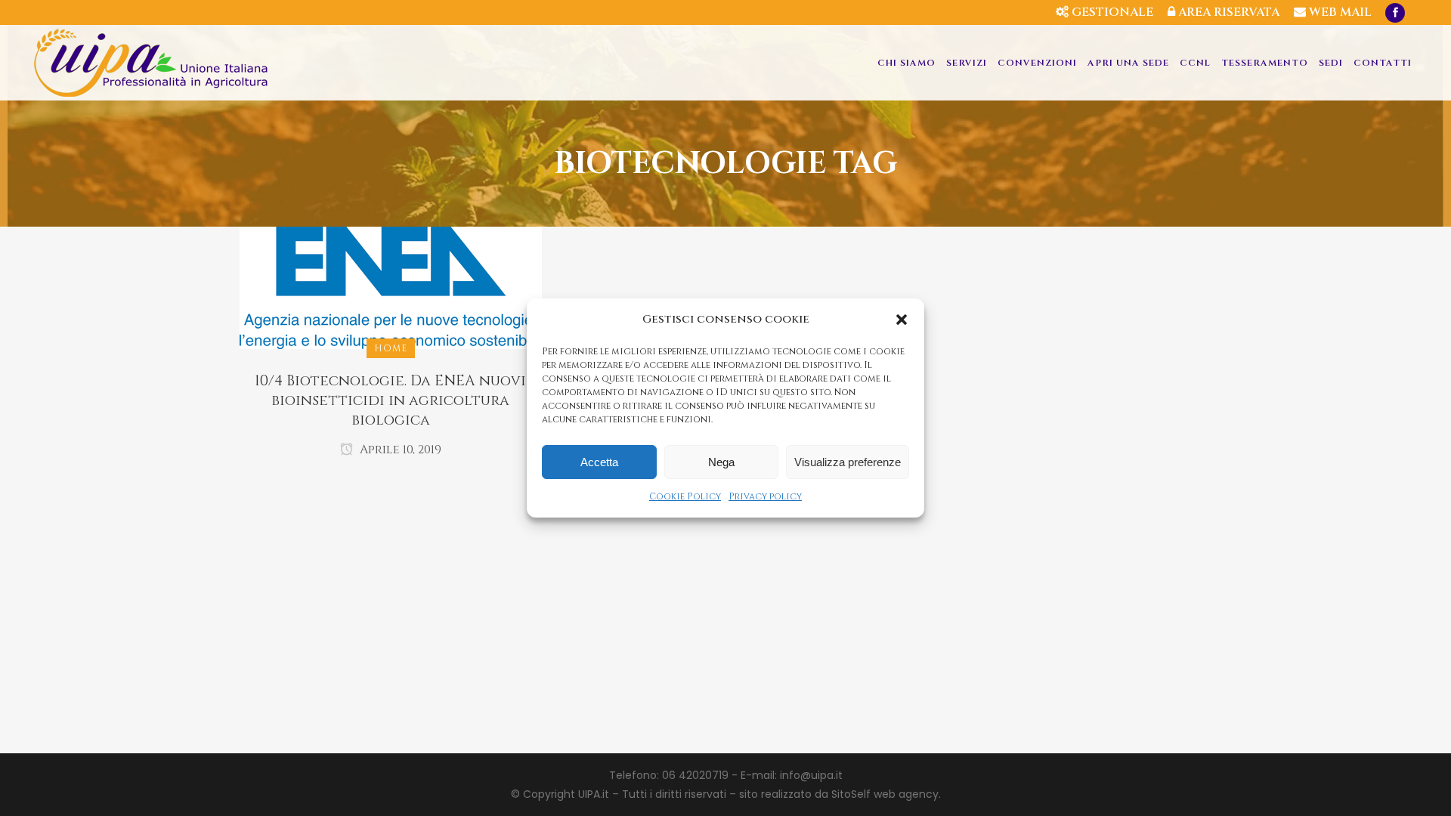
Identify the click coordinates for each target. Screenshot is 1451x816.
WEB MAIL (1339, 12)
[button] (901, 319)
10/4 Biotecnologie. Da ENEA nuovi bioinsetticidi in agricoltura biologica (390, 400)
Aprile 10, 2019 (399, 449)
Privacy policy (765, 496)
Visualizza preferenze (847, 462)
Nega (721, 462)
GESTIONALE (1111, 12)
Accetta (599, 462)
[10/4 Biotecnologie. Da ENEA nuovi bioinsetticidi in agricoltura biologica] (391, 287)
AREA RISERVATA (1227, 12)
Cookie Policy (685, 496)
